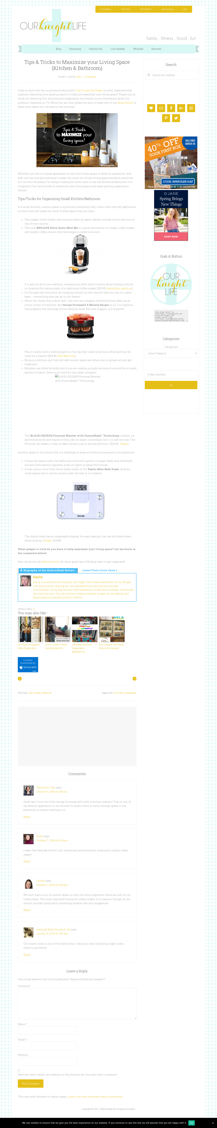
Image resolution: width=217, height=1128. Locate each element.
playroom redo (51, 561)
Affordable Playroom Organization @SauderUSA (82, 648)
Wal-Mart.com (66, 355)
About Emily (125, 102)
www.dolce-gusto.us (119, 288)
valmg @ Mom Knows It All (53, 929)
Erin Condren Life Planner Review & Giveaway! (111, 646)
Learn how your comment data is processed (95, 1096)
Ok (191, 1122)
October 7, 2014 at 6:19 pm (52, 840)
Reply (27, 816)
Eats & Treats (35, 692)
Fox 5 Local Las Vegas (88, 90)
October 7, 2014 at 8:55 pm (52, 885)
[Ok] (212, 1123)
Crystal (40, 880)
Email (22, 1039)
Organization (130, 692)
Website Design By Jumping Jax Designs (117, 1109)
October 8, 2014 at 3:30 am (52, 933)
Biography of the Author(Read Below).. (49, 570)
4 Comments (90, 76)
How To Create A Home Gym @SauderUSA (56, 646)
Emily (38, 577)
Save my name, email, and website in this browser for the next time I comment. (67, 1074)
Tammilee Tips (45, 787)
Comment (24, 986)
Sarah (39, 836)
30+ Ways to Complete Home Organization (29, 646)
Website (23, 1055)
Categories (171, 347)
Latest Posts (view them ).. (100, 570)
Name (22, 1024)
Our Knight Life (108, 26)
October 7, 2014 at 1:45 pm (51, 791)
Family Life (47, 692)
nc (34, 609)
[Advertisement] (77, 733)
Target (124, 443)
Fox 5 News (119, 692)
